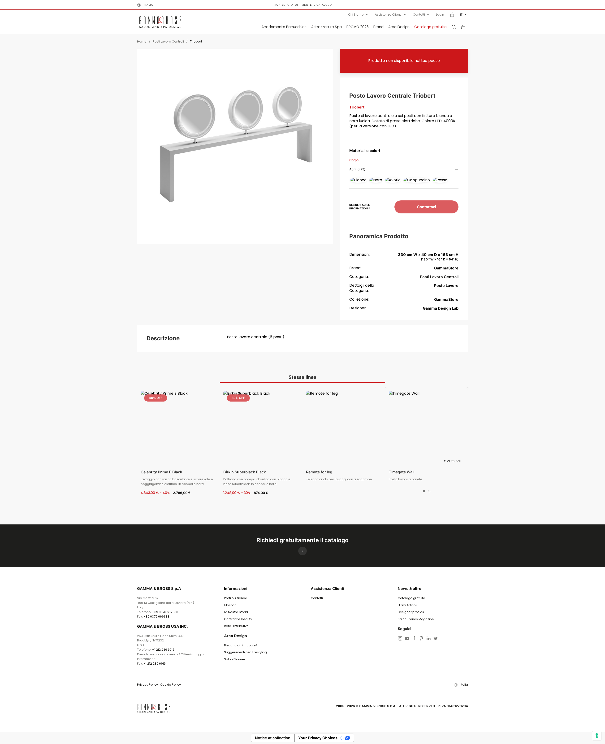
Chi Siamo (356, 14)
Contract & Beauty (238, 619)
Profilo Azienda (235, 598)
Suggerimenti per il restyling (245, 652)
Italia (148, 4)
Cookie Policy (170, 684)
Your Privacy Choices (317, 737)
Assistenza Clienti (388, 14)
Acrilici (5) (357, 169)
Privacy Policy (147, 684)
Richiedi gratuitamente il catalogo (302, 4)
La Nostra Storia (236, 612)
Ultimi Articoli (407, 605)
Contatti (419, 14)
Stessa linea (302, 377)
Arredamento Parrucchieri (284, 26)
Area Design (399, 26)
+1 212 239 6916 (163, 649)
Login (440, 15)
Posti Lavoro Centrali (168, 41)
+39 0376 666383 (156, 616)
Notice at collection (272, 737)
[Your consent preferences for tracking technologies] (596, 735)
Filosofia (230, 605)
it (461, 14)
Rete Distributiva (236, 626)
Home (142, 41)
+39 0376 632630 (165, 612)
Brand (378, 26)
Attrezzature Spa (326, 26)
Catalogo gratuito (430, 26)
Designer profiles (411, 612)
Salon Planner (234, 659)
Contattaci (426, 206)
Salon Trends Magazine (416, 619)
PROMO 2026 (357, 26)
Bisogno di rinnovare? (241, 645)
